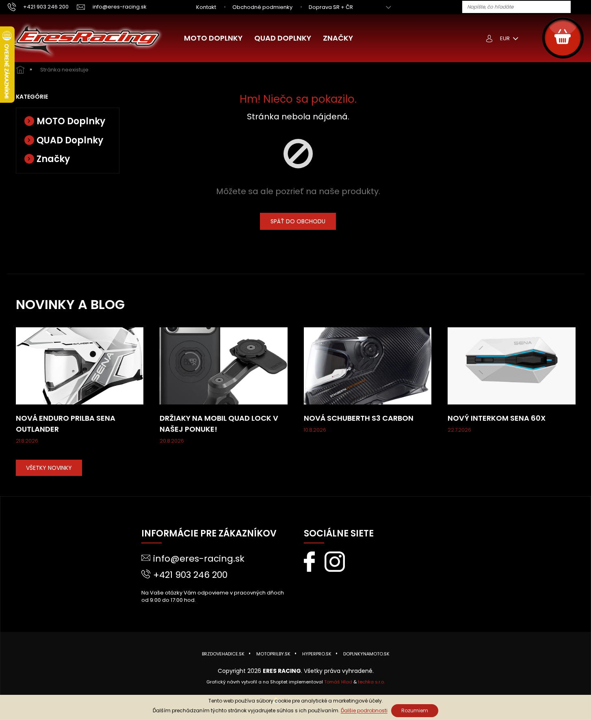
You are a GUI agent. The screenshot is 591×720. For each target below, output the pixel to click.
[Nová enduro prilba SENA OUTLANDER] (80, 365)
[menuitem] (213, 38)
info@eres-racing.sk (199, 558)
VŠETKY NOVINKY (49, 468)
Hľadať (580, 7)
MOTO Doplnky (71, 121)
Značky (53, 159)
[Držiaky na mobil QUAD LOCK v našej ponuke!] (224, 365)
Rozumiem (414, 710)
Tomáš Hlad (338, 682)
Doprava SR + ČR (331, 7)
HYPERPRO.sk (316, 654)
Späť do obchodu (298, 221)
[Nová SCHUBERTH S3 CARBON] (368, 365)
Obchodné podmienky (262, 7)
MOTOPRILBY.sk (273, 654)
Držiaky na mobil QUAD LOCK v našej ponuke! (219, 423)
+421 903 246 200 (190, 575)
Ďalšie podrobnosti (364, 710)
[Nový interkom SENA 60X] (512, 365)
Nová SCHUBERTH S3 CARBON (358, 418)
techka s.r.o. (371, 682)
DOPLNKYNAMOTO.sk (366, 654)
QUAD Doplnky (70, 140)
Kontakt (206, 7)
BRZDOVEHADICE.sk (223, 654)
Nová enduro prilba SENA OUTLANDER (65, 423)
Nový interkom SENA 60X (497, 418)
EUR (505, 38)
